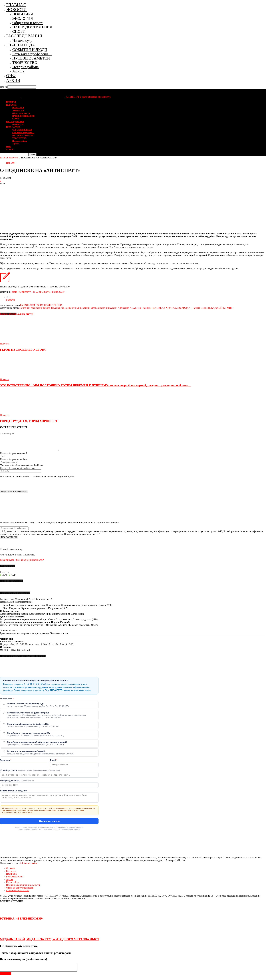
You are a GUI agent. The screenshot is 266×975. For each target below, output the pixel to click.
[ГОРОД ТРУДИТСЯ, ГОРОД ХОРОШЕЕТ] (17, 412)
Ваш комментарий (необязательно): (24, 959)
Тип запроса (7, 699)
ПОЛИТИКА (23, 14)
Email (53, 760)
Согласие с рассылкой (17, 890)
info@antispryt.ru (28, 863)
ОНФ (11, 75)
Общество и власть (27, 23)
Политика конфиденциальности (23, 885)
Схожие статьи (8, 314)
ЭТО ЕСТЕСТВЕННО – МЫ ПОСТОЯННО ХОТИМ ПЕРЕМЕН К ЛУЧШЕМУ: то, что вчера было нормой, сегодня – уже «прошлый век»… (95, 385)
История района (25, 67)
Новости (10, 163)
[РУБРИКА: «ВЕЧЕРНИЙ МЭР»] (7, 912)
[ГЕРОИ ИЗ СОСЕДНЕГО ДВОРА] (17, 341)
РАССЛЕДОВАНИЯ (24, 36)
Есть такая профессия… (32, 54)
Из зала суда (22, 40)
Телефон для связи (17, 780)
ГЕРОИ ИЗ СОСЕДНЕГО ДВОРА (23, 349)
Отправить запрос (49, 821)
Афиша (18, 71)
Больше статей (24, 314)
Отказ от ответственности (20, 887)
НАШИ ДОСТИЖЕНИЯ (32, 27)
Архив (9, 879)
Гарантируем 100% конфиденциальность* (22, 560)
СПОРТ (18, 31)
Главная (4, 157)
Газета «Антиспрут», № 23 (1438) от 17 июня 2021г (37, 292)
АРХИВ (13, 80)
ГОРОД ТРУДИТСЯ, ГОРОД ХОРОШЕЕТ (28, 421)
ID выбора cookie (30, 770)
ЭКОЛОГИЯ (22, 18)
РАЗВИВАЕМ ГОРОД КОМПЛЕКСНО (41, 305)
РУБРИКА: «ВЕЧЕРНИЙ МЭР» (22, 918)
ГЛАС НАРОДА (20, 45)
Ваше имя (5, 760)
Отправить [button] (5, 973)
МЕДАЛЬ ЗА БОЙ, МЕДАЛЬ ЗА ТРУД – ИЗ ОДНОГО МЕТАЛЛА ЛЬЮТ (49, 939)
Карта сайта (12, 882)
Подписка (11, 874)
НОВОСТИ (16, 9)
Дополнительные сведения (13, 791)
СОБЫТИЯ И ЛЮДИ (29, 49)
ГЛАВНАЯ (16, 4)
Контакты (11, 871)
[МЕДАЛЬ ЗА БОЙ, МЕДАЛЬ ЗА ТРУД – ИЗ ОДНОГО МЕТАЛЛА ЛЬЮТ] (7, 933)
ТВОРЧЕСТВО (24, 62)
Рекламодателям (14, 876)
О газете (10, 868)
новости (10, 300)
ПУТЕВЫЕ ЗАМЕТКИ (31, 58)
